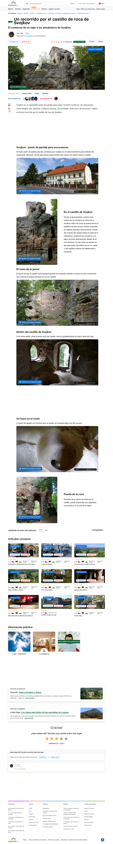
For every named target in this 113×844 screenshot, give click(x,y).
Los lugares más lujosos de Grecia (71, 822)
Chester (86, 819)
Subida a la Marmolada (49, 821)
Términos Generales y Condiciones (38, 839)
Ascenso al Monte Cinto (49, 815)
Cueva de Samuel (46, 564)
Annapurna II (87, 825)
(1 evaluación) (67, 42)
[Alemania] (17, 561)
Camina (100, 41)
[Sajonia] (21, 561)
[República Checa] (14, 561)
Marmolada (46, 808)
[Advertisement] (60, 130)
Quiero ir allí (25, 41)
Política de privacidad (53, 839)
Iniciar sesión (82, 3)
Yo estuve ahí (13, 41)
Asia (30, 811)
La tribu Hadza (47, 818)
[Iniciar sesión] (41, 530)
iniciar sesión (55, 757)
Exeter (86, 811)
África (30, 808)
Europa (9, 561)
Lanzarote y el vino (68, 829)
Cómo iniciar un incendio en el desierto (71, 818)
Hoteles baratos (100, 9)
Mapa (78, 9)
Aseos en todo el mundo (70, 826)
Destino (10, 9)
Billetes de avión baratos (88, 9)
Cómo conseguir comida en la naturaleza (71, 809)
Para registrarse (90, 3)
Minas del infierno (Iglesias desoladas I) (20, 615)
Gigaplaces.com (13, 3)
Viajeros (72, 3)
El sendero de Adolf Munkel (50, 824)
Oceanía (31, 819)
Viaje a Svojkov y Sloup (15, 590)
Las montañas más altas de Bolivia (16, 809)
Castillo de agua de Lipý (48, 615)
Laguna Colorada (89, 808)
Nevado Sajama (88, 816)
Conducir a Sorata (48, 826)
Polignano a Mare (89, 814)
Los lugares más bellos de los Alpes (15, 818)
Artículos (18, 9)
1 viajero (61, 743)
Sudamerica (32, 816)
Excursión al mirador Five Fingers (50, 811)
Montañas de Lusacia (25, 562)
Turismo (91, 41)
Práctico (44, 9)
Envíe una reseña (79, 41)
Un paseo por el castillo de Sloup (84, 564)
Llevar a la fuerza (89, 822)
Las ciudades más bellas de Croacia (16, 826)
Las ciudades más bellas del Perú (16, 831)
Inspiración (26, 9)
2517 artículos (28, 36)
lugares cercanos (54, 9)
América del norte (34, 822)
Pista (27, 33)
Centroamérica (33, 825)
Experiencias (36, 9)
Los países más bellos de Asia (15, 822)
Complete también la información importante (69, 641)
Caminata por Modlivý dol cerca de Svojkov (21, 564)
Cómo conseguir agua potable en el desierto (69, 813)
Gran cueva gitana (47, 590)
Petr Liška (82, 191)
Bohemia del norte (34, 562)
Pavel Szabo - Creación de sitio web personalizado (74, 839)
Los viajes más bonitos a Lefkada (15, 813)
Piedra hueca (78, 615)
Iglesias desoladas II (80, 590)
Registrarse (42, 757)
